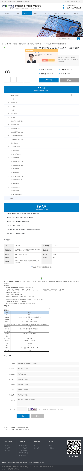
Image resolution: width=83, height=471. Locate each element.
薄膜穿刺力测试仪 (16, 154)
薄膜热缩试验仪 (15, 172)
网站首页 (7, 13)
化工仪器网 (10, 469)
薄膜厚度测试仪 (15, 183)
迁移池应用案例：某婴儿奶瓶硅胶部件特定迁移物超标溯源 (23, 213)
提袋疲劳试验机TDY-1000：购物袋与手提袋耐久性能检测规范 (23, 229)
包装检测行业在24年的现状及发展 (16, 233)
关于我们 (16, 13)
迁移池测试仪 (14, 143)
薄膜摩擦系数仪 (15, 150)
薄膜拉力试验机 (15, 190)
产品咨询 (48, 80)
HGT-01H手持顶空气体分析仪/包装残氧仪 (23, 455)
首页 (10, 44)
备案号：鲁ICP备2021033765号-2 (44, 466)
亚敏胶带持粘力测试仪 (17, 121)
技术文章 (46, 13)
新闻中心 (36, 13)
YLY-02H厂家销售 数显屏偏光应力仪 (23, 448)
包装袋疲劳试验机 (16, 146)
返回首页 (67, 1)
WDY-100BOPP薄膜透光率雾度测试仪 (18, 427)
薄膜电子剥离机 (15, 157)
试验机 (13, 106)
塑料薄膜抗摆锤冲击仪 (17, 139)
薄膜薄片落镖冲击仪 (16, 179)
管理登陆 (16, 469)
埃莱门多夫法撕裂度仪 (17, 176)
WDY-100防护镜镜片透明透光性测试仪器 (19, 429)
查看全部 (10, 198)
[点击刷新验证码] (32, 409)
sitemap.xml (22, 469)
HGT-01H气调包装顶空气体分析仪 (23, 445)
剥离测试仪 (14, 102)
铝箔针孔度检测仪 (16, 128)
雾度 (12, 99)
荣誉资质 (56, 13)
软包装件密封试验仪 (16, 194)
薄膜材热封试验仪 (16, 187)
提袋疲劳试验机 (15, 168)
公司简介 (7, 445)
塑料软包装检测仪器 (23, 44)
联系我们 (78, 1)
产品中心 (26, 13)
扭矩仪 (13, 117)
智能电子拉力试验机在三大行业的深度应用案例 (20, 217)
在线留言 (73, 1)
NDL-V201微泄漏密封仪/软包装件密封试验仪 (23, 453)
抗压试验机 (14, 113)
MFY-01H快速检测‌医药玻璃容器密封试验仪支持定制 (23, 450)
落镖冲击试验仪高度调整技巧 (15, 225)
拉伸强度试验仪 (15, 124)
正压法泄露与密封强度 (17, 132)
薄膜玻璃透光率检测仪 (17, 135)
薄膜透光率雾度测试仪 (35, 44)
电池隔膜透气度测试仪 (17, 161)
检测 (12, 110)
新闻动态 (7, 448)
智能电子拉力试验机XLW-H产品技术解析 (18, 221)
